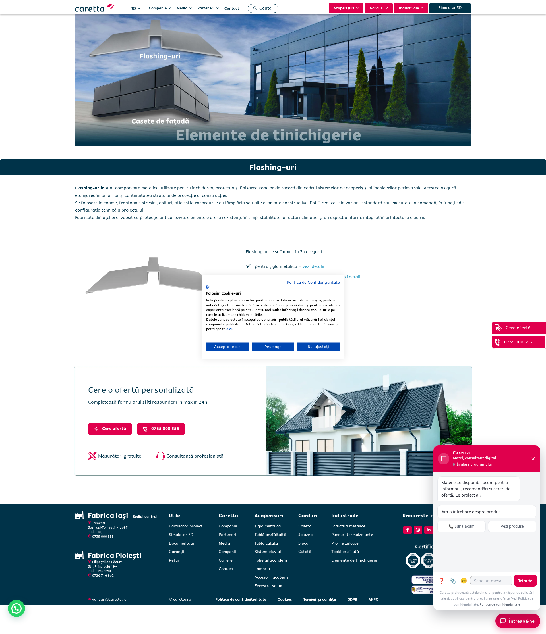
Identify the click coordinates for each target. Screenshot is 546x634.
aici (229, 329)
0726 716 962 (103, 575)
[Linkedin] (428, 530)
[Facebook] (407, 530)
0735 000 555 (103, 537)
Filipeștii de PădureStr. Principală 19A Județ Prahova (105, 566)
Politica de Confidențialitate (313, 282)
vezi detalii (313, 266)
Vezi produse (512, 526)
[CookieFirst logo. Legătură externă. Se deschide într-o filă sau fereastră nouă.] (208, 287)
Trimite (525, 580)
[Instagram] (418, 530)
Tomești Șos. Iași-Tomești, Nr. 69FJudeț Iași (108, 527)
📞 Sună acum (462, 526)
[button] (261, 8)
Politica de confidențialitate (500, 604)
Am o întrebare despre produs (471, 511)
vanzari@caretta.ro (109, 600)
